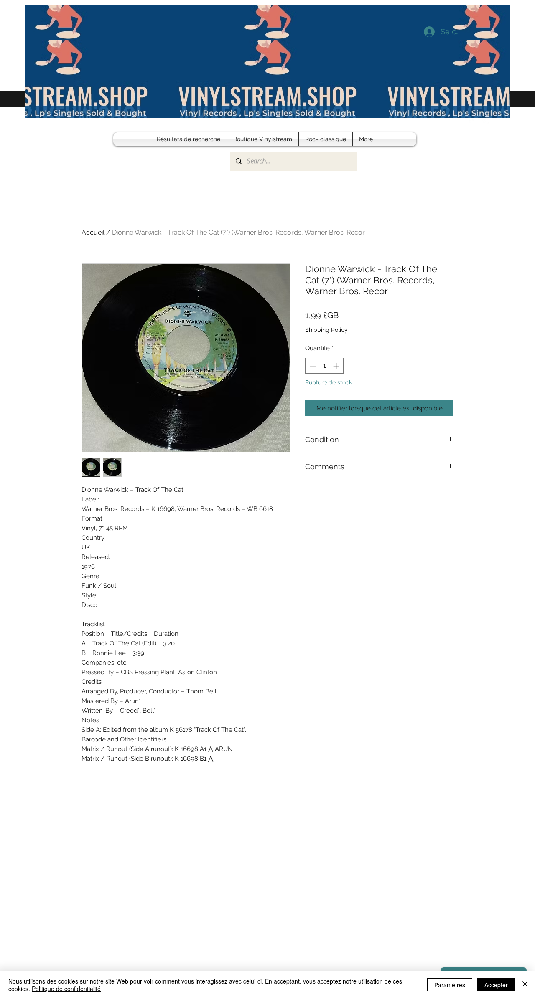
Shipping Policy (326, 329)
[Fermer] (525, 984)
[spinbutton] (324, 366)
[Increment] (337, 366)
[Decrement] (312, 366)
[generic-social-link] (486, 119)
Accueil (93, 232)
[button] (497, 119)
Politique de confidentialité (66, 988)
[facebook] (473, 119)
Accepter (496, 985)
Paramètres (449, 985)
